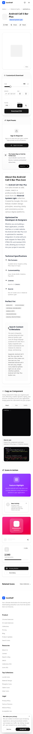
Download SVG (16, 111)
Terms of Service (7, 704)
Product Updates (7, 637)
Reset (24, 25)
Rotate (6, 91)
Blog (3, 633)
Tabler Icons (6, 687)
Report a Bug (6, 657)
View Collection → (25, 584)
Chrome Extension (7, 619)
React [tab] (7, 405)
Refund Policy (6, 707)
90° (9, 94)
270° (14, 94)
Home (4, 9)
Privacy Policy (6, 700)
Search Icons (6, 640)
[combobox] (7, 105)
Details (17, 284)
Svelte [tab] (25, 405)
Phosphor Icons (7, 684)
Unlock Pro (22, 166)
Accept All (23, 729)
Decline (9, 729)
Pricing (4, 630)
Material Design (7, 680)
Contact (4, 653)
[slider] (10, 87)
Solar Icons (5, 691)
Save (6, 25)
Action (18, 103)
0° (6, 94)
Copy (27, 411)
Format (6, 103)
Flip (18, 91)
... (8, 9)
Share (15, 25)
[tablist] (16, 405)
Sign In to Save (18, 145)
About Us (5, 650)
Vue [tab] (16, 405)
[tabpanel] (16, 436)
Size (5, 84)
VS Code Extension (7, 623)
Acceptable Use (7, 711)
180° (11, 94)
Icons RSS (5, 667)
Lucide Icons (6, 677)
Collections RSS (7, 664)
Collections (5, 626)
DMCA (4, 660)
